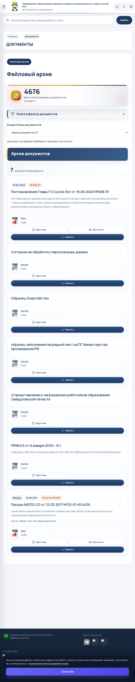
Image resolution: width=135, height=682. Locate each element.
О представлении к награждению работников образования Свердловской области (60, 397)
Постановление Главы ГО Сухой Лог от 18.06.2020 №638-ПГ (60, 192)
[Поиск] (124, 7)
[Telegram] (86, 642)
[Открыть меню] (4, 7)
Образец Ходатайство (30, 298)
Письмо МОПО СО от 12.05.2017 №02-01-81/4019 (50, 504)
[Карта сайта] (131, 7)
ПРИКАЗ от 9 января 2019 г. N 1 (36, 445)
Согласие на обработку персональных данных (49, 252)
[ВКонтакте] (95, 642)
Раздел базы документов (24, 125)
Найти (124, 20)
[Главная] (117, 7)
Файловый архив (19, 61)
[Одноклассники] (104, 642)
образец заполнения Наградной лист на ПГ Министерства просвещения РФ (59, 346)
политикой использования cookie (48, 663)
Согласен (67, 671)
